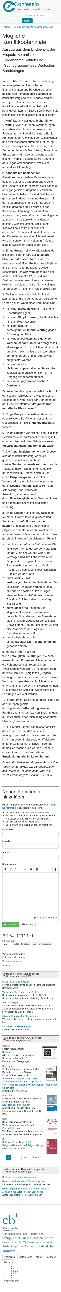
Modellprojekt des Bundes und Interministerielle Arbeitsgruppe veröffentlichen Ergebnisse (25, 1190)
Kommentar (8, 863)
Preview (29, 924)
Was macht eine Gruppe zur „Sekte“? (20, 992)
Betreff (5, 852)
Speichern (12, 924)
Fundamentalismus (11, 961)
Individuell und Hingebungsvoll (17, 1026)
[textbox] (30, 893)
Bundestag (25, 943)
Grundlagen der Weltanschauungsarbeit (33, 26)
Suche (7, 1262)
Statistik (6, 965)
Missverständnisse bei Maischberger (20, 1015)
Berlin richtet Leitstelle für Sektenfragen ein (23, 1181)
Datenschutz (25, 1256)
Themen (6, 26)
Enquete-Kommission (42, 943)
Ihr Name (7, 829)
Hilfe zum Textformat (46, 917)
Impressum (9, 1256)
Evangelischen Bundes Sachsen (22, 1238)
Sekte (16, 943)
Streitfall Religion (10, 1002)
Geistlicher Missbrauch (13, 957)
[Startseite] (8, 6)
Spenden (51, 1256)
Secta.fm (6, 1051)
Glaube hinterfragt (11, 1128)
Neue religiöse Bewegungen (16, 1104)
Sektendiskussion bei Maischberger (19, 1177)
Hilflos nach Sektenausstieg (16, 981)
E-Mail (5, 840)
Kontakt (39, 1256)
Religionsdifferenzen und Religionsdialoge (23, 1145)
